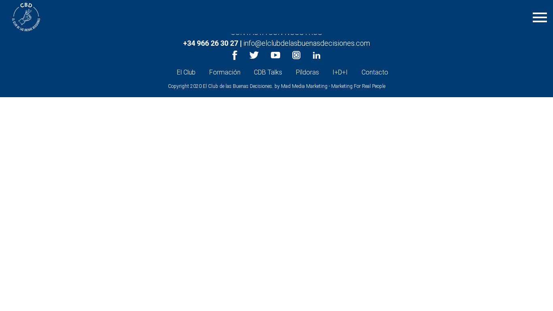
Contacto (375, 72)
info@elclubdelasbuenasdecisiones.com (306, 43)
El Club (186, 72)
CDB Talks (268, 72)
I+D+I (340, 72)
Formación (224, 72)
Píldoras (307, 72)
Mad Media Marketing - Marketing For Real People (333, 86)
